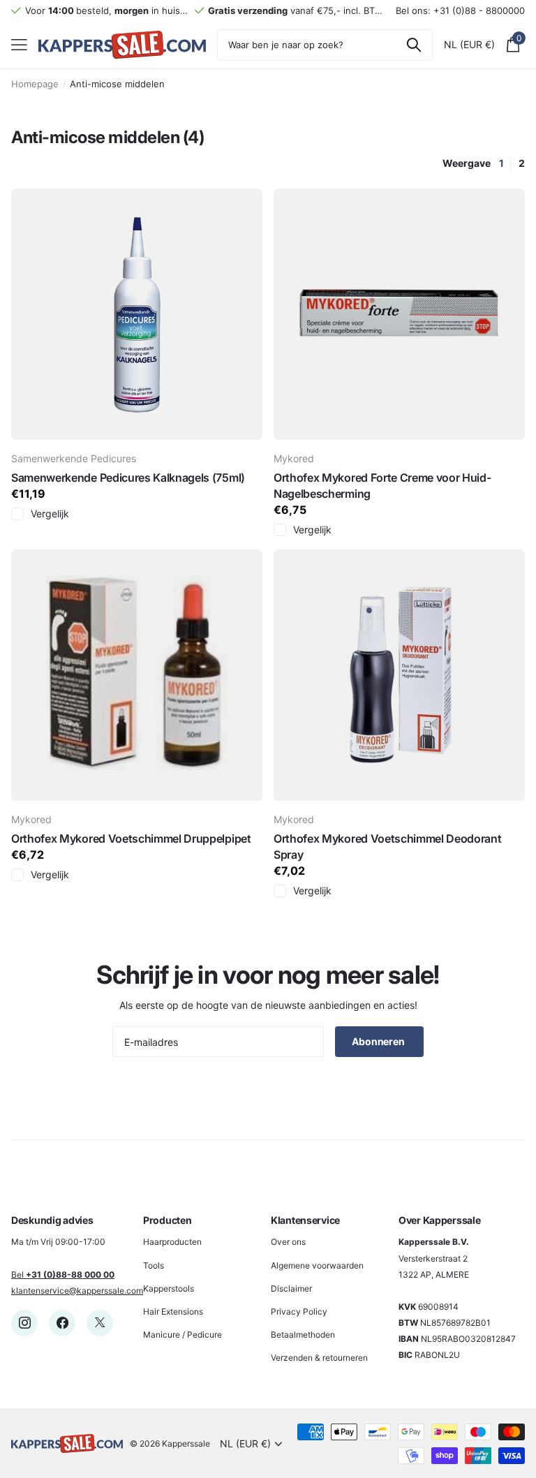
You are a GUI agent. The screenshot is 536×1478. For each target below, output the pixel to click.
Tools (153, 1265)
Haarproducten (172, 1241)
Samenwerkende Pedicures (73, 458)
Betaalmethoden (303, 1334)
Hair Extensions (173, 1311)
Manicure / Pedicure (182, 1334)
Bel (62, 1274)
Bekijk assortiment (19, 45)
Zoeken (413, 45)
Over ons (288, 1241)
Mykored (294, 458)
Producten (167, 1220)
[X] (100, 1323)
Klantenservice (305, 1220)
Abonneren (379, 1041)
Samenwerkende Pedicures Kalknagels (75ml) (128, 478)
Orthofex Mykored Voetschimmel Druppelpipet (131, 838)
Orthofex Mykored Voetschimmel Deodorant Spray (388, 847)
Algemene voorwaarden (317, 1265)
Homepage (35, 83)
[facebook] (62, 1323)
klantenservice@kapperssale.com (77, 1290)
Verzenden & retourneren (319, 1357)
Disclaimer (291, 1288)
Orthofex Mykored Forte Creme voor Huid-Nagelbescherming (382, 486)
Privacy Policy (299, 1311)
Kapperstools (168, 1288)
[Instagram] (24, 1323)
